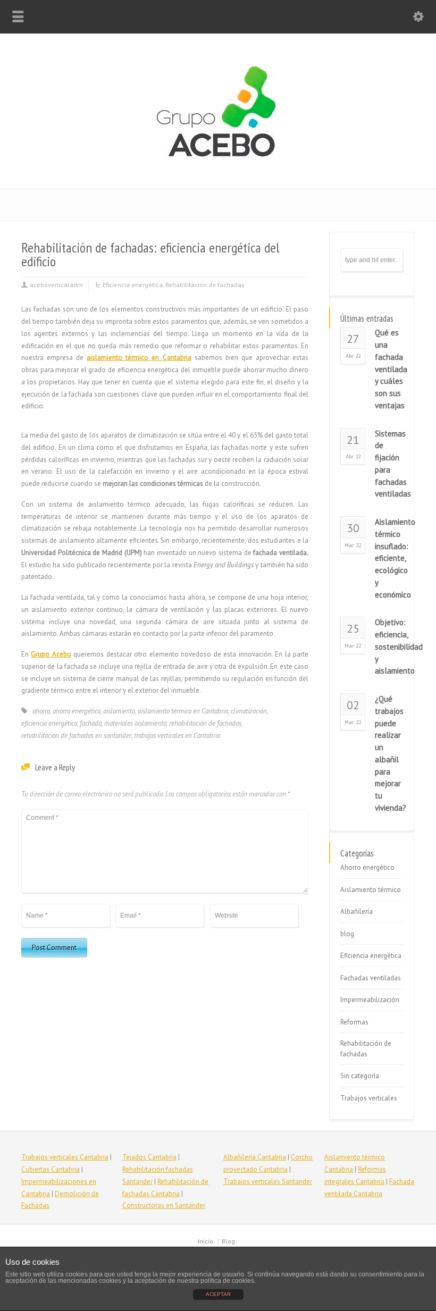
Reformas (354, 1022)
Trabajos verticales (368, 1098)
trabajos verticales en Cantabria (177, 735)
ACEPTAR (218, 1294)
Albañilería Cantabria (254, 1157)
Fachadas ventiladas (370, 977)
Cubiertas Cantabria (50, 1169)
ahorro (41, 711)
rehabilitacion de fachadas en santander (76, 735)
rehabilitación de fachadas (205, 723)
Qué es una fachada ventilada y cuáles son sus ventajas (389, 368)
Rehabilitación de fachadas (205, 285)
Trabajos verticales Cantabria (64, 1157)
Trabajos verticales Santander (267, 1181)
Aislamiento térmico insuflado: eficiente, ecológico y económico (389, 558)
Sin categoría (359, 1075)
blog (347, 933)
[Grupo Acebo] (218, 165)
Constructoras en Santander (163, 1205)
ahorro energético (76, 711)
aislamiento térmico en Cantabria (139, 357)
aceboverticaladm (56, 285)
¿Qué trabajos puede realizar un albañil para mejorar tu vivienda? (389, 753)
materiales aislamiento (135, 723)
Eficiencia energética (133, 285)
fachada (91, 723)
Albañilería (356, 911)
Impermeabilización (369, 999)
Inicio (205, 1241)
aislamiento (119, 711)
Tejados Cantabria (149, 1157)
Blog (228, 1241)
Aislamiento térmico (370, 889)
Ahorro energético (367, 867)
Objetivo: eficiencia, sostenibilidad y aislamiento (389, 646)
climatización (249, 711)
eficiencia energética (49, 723)
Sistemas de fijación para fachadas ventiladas (389, 463)
